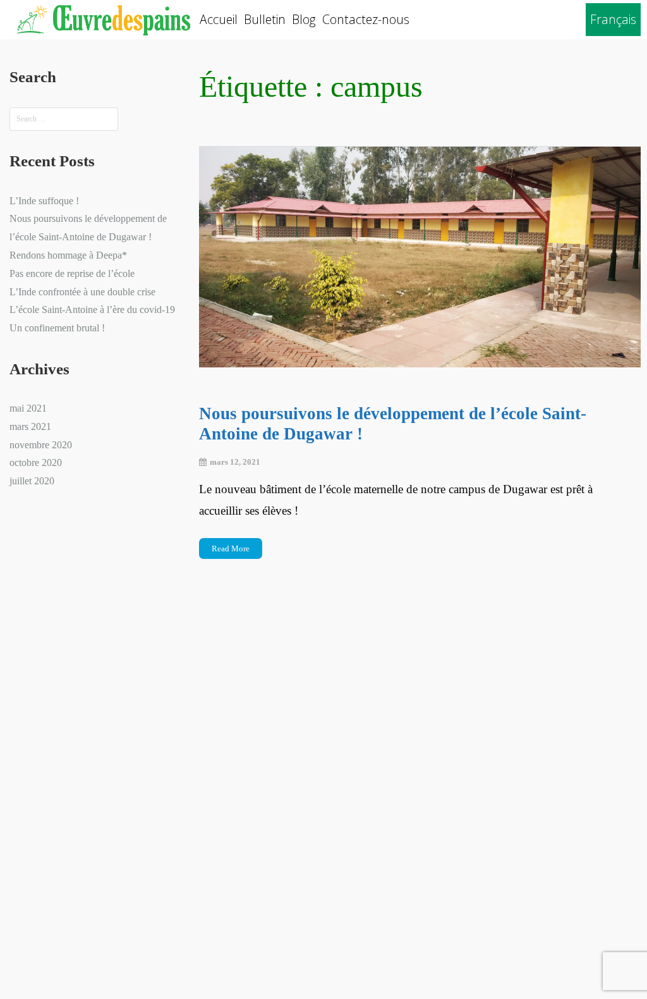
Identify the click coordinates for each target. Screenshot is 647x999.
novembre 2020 (40, 444)
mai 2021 (28, 408)
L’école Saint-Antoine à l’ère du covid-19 (92, 309)
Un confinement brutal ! (57, 327)
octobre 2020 (35, 462)
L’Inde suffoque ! (44, 200)
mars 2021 (30, 426)
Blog (304, 19)
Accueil (219, 19)
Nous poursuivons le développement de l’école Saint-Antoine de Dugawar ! (392, 423)
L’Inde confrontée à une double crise (82, 291)
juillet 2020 (31, 480)
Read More (231, 548)
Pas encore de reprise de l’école (72, 273)
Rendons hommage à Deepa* (68, 255)
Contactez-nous (365, 19)
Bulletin (265, 19)
